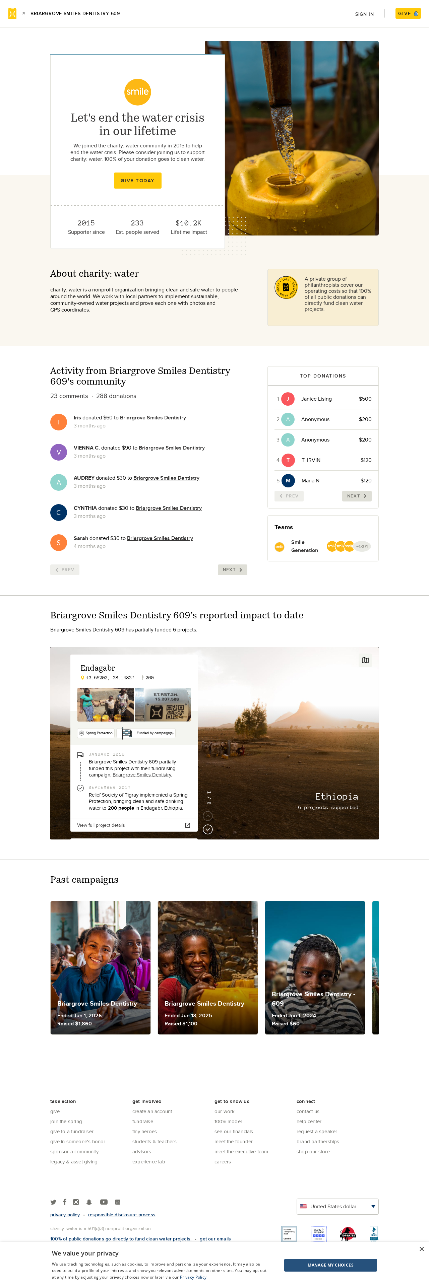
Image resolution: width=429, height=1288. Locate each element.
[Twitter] (53, 1202)
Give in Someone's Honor (78, 1141)
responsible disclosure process (122, 1214)
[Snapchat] (89, 1202)
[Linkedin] (117, 1202)
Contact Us (308, 1111)
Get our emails (215, 1238)
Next (229, 569)
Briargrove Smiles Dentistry (153, 417)
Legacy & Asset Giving (74, 1161)
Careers (222, 1161)
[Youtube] (104, 1202)
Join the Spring (66, 1121)
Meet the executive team (241, 1151)
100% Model (228, 1121)
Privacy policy (65, 1214)
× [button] (421, 1249)
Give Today (138, 180)
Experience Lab (148, 1161)
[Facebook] (64, 1202)
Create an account (152, 1111)
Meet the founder (233, 1141)
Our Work (224, 1111)
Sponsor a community (74, 1151)
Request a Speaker (317, 1131)
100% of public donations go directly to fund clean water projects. (120, 1238)
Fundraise (142, 1121)
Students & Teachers (154, 1141)
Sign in (364, 14)
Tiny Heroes (144, 1131)
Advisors (141, 1151)
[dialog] (214, 1265)
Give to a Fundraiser (72, 1131)
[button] (313, 1265)
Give (55, 1111)
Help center (309, 1121)
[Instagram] (76, 1202)
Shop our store (313, 1151)
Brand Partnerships (318, 1141)
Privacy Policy (193, 1277)
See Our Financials (233, 1131)
